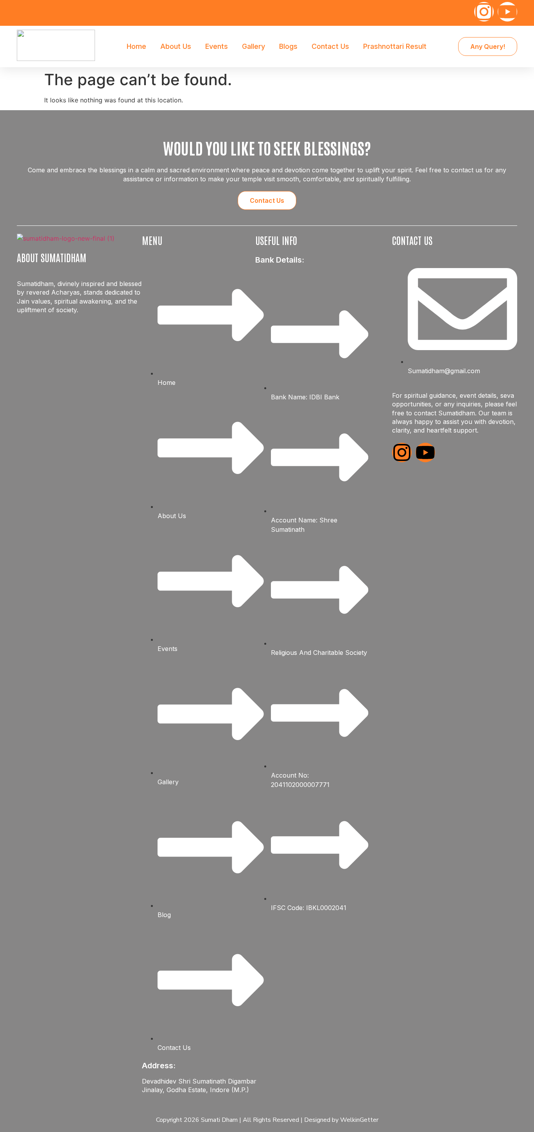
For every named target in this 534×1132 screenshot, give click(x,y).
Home (136, 46)
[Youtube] (507, 11)
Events (216, 46)
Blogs (288, 46)
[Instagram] (484, 11)
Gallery (253, 46)
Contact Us (330, 46)
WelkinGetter (359, 1120)
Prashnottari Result (394, 46)
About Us (175, 46)
